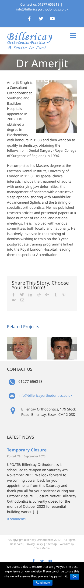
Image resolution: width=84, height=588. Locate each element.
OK (75, 576)
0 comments (16, 519)
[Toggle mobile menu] (73, 35)
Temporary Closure (27, 450)
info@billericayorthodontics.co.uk (42, 9)
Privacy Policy (34, 544)
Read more (43, 582)
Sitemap (51, 544)
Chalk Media (42, 548)
